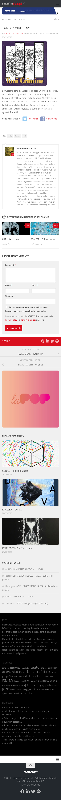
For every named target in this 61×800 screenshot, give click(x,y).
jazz (16, 680)
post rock (36, 685)
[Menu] (57, 3)
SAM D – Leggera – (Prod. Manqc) (32, 603)
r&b (10, 689)
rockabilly (42, 689)
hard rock (23, 676)
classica (46, 668)
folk (43, 672)
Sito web (9, 296)
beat (12, 667)
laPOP (27, 680)
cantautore (34, 667)
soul (52, 689)
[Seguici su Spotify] (57, 341)
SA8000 (7, 628)
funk (48, 672)
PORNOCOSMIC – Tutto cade (17, 548)
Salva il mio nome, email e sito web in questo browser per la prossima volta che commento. (26, 309)
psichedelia (51, 685)
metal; (39, 680)
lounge (33, 681)
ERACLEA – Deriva (11, 509)
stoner (20, 693)
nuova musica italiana (13, 685)
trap (31, 693)
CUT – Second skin (10, 239)
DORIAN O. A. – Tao (24, 596)
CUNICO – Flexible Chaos (15, 470)
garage (5, 676)
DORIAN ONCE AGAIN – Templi (28, 569)
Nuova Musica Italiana (13, 19)
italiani (17, 136)
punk (24, 136)
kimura (21, 681)
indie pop (49, 676)
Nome (8, 285)
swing (26, 693)
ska (47, 689)
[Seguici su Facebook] (43, 341)
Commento (10, 265)
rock (34, 688)
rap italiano (20, 690)
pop (28, 684)
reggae (27, 689)
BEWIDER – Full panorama (42, 239)
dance (17, 672)
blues (17, 667)
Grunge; (13, 676)
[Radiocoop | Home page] (17, 3)
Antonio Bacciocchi (13, 34)
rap (14, 689)
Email (35, 285)
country (53, 667)
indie (10, 136)
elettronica (32, 672)
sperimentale (9, 693)
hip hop (32, 676)
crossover (7, 671)
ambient (5, 668)
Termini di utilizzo (28, 320)
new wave (50, 680)
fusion (54, 672)
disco (23, 672)
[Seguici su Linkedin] (47, 341)
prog (42, 685)
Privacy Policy (11, 320)
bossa (23, 668)
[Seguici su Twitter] (52, 341)
